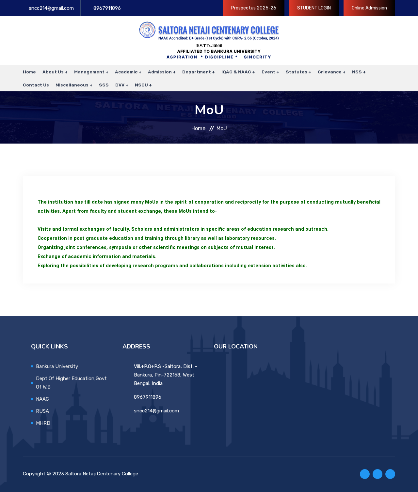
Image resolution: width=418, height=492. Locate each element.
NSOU (141, 84)
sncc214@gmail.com (51, 8)
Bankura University (57, 366)
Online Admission (369, 8)
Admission (160, 71)
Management (89, 71)
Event (268, 71)
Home (29, 71)
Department (196, 71)
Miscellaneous (72, 84)
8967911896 (107, 8)
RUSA (42, 411)
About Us (53, 71)
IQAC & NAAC (236, 71)
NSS (357, 71)
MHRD (43, 423)
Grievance (330, 71)
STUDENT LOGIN (314, 8)
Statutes (296, 71)
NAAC (42, 399)
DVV (119, 84)
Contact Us (36, 84)
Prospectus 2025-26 (253, 8)
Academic (126, 71)
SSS (104, 84)
